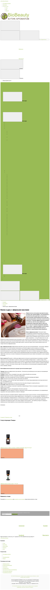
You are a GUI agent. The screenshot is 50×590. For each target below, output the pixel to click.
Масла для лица (11, 179)
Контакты (5, 4)
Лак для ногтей (11, 233)
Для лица (7, 129)
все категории (24, 111)
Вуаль (9, 224)
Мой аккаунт (21, 58)
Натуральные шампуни (7, 571)
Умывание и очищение (12, 183)
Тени (9, 215)
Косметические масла (9, 125)
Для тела (7, 141)
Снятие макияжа (11, 231)
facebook (21, 535)
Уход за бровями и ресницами (14, 193)
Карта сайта (5, 546)
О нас (6, 7)
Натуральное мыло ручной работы (10, 569)
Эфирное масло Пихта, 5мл (6, 483)
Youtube (45, 525)
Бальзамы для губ (11, 195)
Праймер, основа (11, 225)
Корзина (21, 68)
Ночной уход (10, 196)
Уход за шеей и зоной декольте (14, 198)
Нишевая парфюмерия (10, 170)
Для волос (7, 142)
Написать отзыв (9, 417)
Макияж (9, 212)
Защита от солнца (11, 190)
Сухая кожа (10, 132)
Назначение (10, 202)
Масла (6, 212)
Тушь (9, 217)
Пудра (9, 218)
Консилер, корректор (12, 230)
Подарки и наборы (9, 122)
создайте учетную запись (19, 499)
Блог (6, 9)
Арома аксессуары (9, 260)
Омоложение (10, 185)
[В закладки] (9, 431)
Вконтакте (46, 535)
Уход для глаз (10, 192)
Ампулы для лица (11, 182)
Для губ (9, 220)
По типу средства (11, 201)
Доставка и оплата (7, 3)
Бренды (4, 262)
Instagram (21, 525)
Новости (7, 10)
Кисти (9, 227)
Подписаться (14, 514)
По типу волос (10, 209)
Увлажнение (10, 189)
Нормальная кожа (11, 131)
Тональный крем (11, 228)
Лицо (6, 173)
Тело (6, 199)
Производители (6, 557)
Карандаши (10, 214)
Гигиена (9, 204)
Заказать (3, 457)
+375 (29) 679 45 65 (4, 1)
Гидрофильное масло (7, 572)
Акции (4, 263)
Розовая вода (6, 568)
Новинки (4, 277)
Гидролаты (7, 126)
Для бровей (10, 221)
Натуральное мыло (9, 128)
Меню (22, 91)
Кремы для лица (11, 174)
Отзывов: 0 (2, 417)
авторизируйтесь (9, 499)
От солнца (10, 205)
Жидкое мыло (8, 144)
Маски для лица (11, 176)
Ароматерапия (6, 279)
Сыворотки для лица (12, 177)
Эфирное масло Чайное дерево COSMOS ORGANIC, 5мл (13, 447)
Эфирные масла (8, 123)
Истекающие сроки (9, 276)
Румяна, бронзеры (11, 223)
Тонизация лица (11, 186)
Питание (9, 188)
